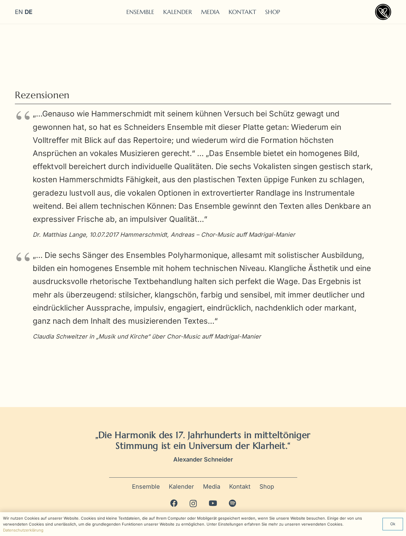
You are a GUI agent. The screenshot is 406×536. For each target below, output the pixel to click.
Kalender (181, 486)
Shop (266, 486)
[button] (285, 11)
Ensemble (146, 486)
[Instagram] (193, 503)
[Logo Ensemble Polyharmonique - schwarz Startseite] (383, 12)
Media (211, 486)
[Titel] (232, 503)
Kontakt (240, 486)
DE (28, 11)
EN (19, 11)
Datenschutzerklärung (23, 530)
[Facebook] (174, 503)
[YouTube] (213, 503)
